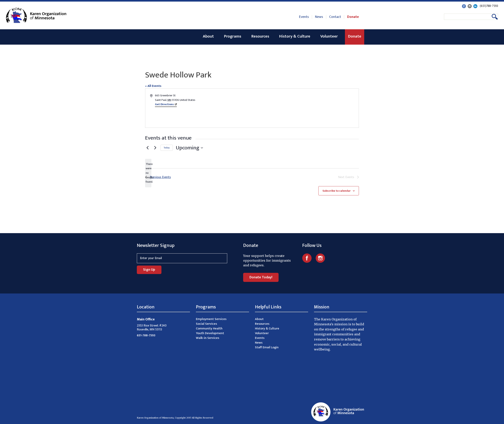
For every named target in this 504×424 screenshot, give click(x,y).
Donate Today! (260, 277)
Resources (260, 36)
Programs (232, 36)
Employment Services (211, 319)
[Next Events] (155, 147)
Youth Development (210, 333)
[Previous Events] (147, 147)
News (319, 17)
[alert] (148, 173)
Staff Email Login (267, 347)
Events (304, 17)
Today (167, 148)
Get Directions (164, 104)
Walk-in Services (207, 338)
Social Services (206, 324)
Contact (335, 17)
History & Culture (294, 36)
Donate (353, 17)
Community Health (209, 328)
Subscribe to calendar (336, 191)
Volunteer (329, 36)
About (208, 36)
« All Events (153, 86)
